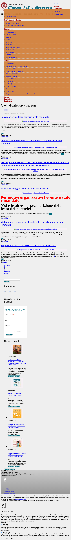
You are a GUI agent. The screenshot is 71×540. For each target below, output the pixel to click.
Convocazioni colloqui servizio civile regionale (25, 117)
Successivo (7, 271)
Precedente (7, 265)
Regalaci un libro (11, 57)
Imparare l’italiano (12, 76)
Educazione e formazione (14, 71)
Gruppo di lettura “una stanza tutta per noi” (20, 94)
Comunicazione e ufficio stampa (16, 66)
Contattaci (8, 99)
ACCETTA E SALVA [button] (7, 538)
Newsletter (6, 488)
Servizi (8, 39)
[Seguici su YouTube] (11, 293)
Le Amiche (9, 81)
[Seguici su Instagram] (16, 293)
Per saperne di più (14, 376)
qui (54, 256)
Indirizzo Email (9, 315)
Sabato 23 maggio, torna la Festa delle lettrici (24, 188)
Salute (8, 89)
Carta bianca (10, 64)
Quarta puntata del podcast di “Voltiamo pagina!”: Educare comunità (31, 142)
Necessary (5, 524)
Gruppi (7, 60)
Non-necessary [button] (5, 530)
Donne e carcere (11, 69)
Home (56, 6)
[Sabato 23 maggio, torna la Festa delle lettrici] (35, 193)
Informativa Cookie (9, 491)
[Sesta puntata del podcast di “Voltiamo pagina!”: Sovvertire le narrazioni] (17, 446)
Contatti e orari (11, 34)
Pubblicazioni (10, 49)
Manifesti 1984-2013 (13, 47)
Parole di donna (11, 86)
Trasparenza (58, 14)
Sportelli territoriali (12, 23)
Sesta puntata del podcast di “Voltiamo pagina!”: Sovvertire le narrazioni (17, 454)
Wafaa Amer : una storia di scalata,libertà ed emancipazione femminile (32, 223)
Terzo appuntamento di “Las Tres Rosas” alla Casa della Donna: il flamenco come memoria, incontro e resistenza (35, 163)
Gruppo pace (10, 91)
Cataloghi (9, 37)
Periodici (9, 44)
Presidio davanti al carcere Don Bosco (14, 394)
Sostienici (8, 101)
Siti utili (8, 54)
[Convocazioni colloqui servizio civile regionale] (35, 121)
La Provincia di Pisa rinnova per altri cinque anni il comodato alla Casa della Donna (17, 362)
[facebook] (5, 479)
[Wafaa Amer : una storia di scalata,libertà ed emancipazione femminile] (35, 229)
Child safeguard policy (9, 493)
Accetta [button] (10, 500)
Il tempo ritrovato (12, 74)
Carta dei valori (11, 16)
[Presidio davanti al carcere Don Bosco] (17, 387)
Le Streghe (9, 84)
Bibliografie (10, 52)
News (6, 97)
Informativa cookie (20, 499)
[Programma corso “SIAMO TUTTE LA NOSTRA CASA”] (35, 249)
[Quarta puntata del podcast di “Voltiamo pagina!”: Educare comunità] (35, 147)
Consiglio (57, 11)
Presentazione (11, 32)
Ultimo (6, 273)
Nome (6, 320)
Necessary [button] (3, 522)
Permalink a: (6, 136)
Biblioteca (8, 29)
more (2, 133)
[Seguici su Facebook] (6, 293)
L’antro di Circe (11, 79)
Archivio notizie (9, 469)
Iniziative (9, 42)
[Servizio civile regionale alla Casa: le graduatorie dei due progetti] (17, 417)
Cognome (7, 325)
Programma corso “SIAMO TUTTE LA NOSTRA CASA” (28, 245)
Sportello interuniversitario (15, 25)
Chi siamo (58, 8)
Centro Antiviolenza (12, 20)
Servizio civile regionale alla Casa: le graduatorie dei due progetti (16, 425)
